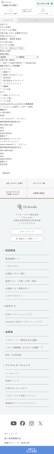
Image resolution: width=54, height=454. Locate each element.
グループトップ (27, 231)
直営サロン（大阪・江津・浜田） (21, 280)
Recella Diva (30, 63)
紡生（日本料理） (14, 354)
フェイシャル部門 (10, 107)
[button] (52, 12)
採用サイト (10, 380)
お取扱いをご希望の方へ (17, 288)
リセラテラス (11, 266)
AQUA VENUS (16, 63)
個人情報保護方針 (12, 438)
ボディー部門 (27, 107)
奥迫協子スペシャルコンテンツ (20, 403)
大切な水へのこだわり (16, 388)
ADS (5, 63)
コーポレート (11, 373)
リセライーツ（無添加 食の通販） (22, 340)
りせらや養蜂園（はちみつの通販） (22, 347)
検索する (3, 110)
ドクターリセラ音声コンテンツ (20, 395)
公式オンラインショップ (17, 314)
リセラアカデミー (14, 295)
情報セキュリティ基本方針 (17, 442)
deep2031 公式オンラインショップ (22, 321)
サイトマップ (10, 433)
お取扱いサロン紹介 (15, 273)
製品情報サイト (13, 258)
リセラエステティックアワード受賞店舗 (16, 104)
